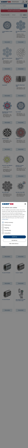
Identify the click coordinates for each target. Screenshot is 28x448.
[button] (14, 243)
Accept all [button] (14, 236)
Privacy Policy (5, 219)
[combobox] (25, 204)
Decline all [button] (14, 240)
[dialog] (14, 224)
